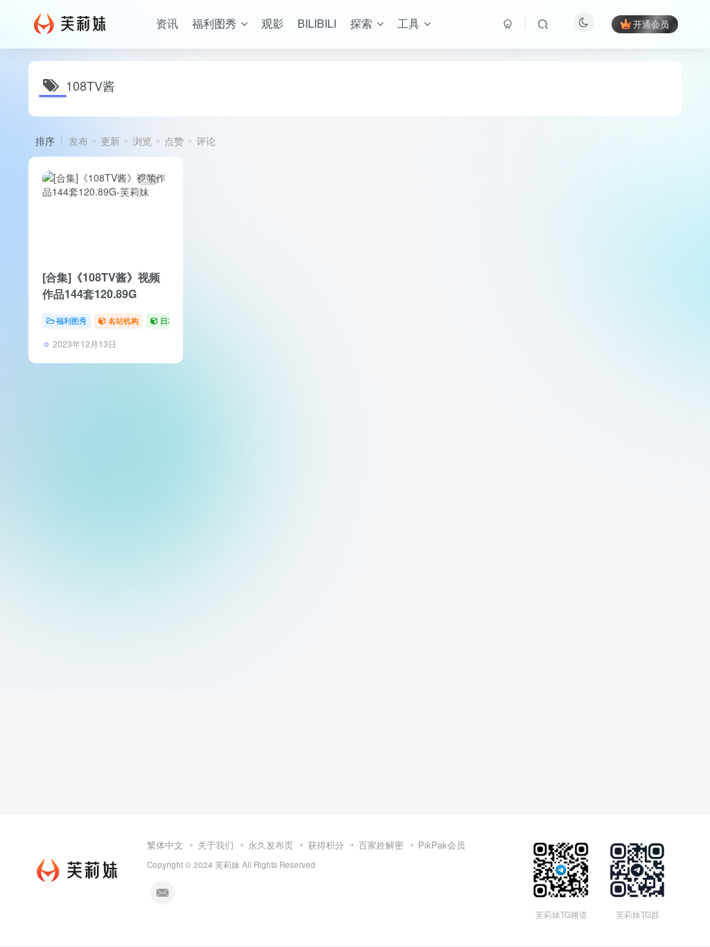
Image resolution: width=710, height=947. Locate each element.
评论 (206, 141)
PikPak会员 (441, 844)
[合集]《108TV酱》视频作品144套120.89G (101, 285)
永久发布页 (270, 844)
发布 (78, 141)
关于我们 (216, 844)
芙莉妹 (227, 864)
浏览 (142, 141)
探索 (361, 23)
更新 (110, 141)
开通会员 (651, 24)
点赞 (174, 141)
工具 (408, 23)
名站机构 (123, 320)
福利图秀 (214, 23)
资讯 (167, 23)
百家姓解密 (381, 844)
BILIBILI (316, 23)
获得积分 (326, 844)
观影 (272, 23)
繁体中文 (165, 844)
